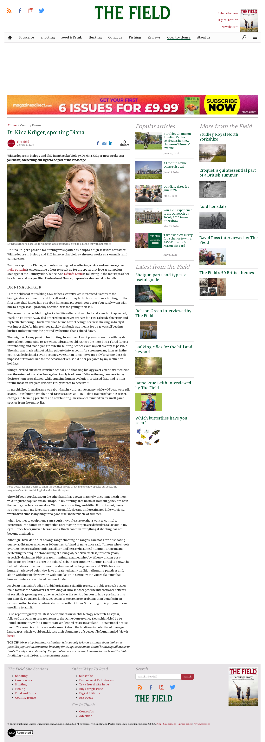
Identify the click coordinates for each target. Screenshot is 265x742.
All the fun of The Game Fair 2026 (175, 164)
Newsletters (230, 27)
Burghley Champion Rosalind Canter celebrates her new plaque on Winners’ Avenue (177, 141)
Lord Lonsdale (213, 206)
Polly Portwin (16, 269)
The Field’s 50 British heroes (226, 272)
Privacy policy (185, 724)
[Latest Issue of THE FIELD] (249, 20)
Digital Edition (228, 20)
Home (12, 125)
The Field (23, 141)
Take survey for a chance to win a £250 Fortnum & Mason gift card (178, 242)
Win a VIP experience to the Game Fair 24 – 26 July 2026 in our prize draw (178, 215)
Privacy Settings (202, 724)
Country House (30, 125)
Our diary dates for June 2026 (176, 188)
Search (187, 676)
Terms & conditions (166, 724)
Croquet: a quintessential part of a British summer (227, 172)
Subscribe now (228, 13)
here (10, 636)
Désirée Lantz (73, 274)
